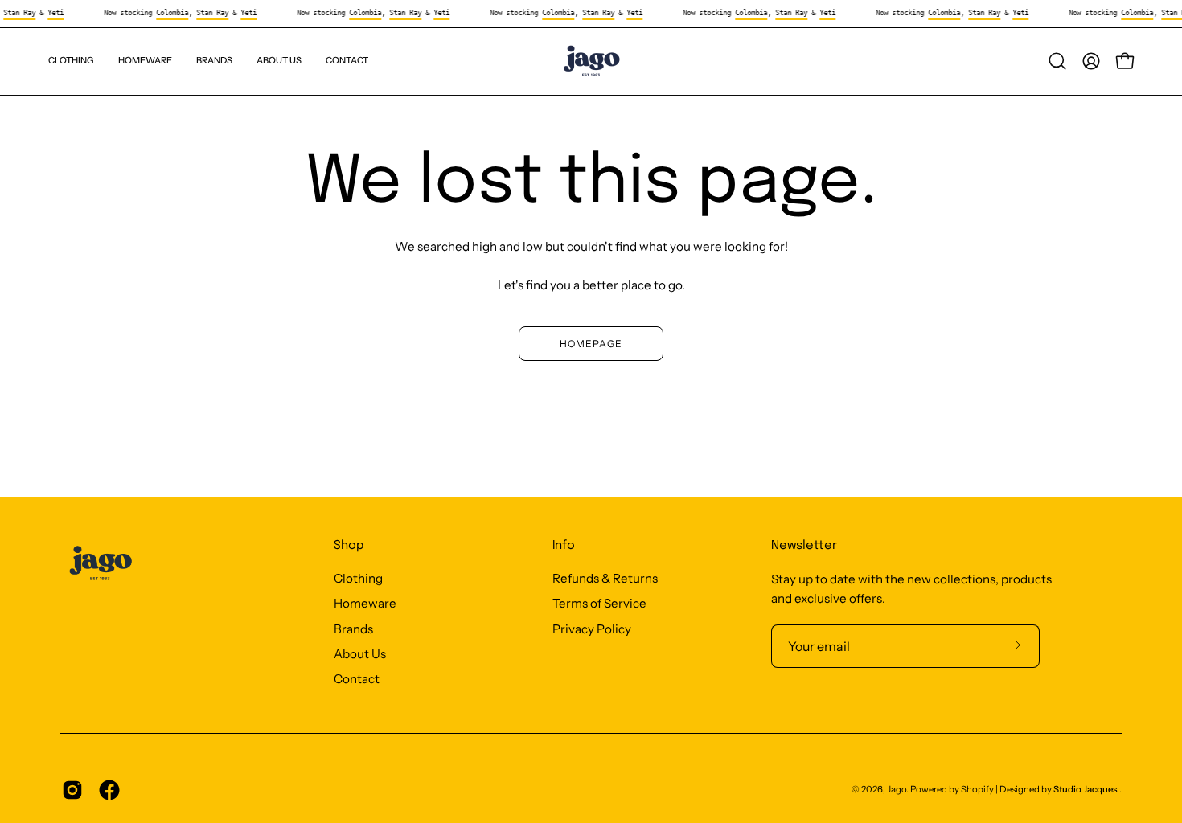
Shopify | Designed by (1039, 789)
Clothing (358, 578)
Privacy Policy (591, 629)
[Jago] (591, 61)
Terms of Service (599, 604)
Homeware (365, 604)
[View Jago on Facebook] (109, 790)
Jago (896, 789)
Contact (357, 679)
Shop (348, 545)
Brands (353, 629)
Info (563, 545)
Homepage (591, 344)
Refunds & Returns (605, 578)
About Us (360, 653)
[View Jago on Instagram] (72, 790)
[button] (214, 61)
